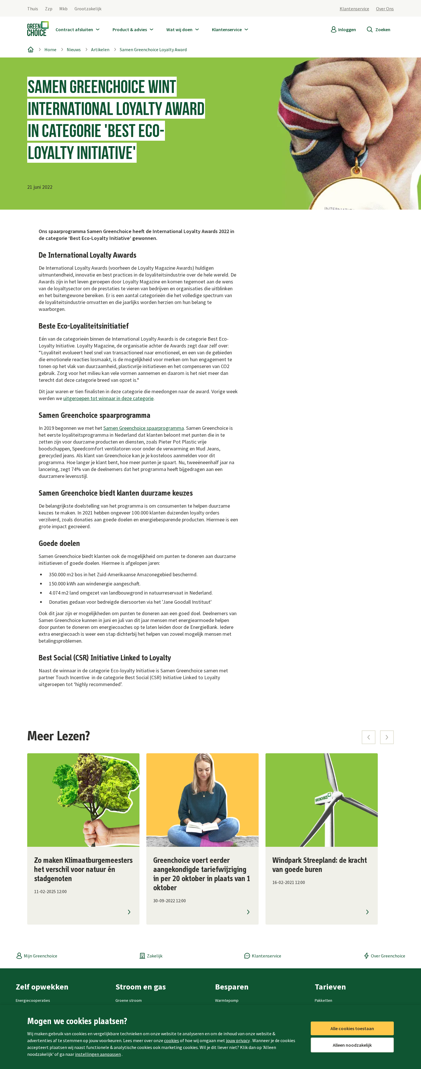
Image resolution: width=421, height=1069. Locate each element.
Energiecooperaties (33, 1000)
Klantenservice (354, 8)
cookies (171, 1040)
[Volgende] (387, 737)
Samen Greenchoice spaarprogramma (143, 428)
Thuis (32, 8)
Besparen (232, 986)
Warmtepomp (227, 1000)
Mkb (63, 8)
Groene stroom (128, 1000)
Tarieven (330, 986)
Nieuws (74, 49)
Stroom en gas (140, 986)
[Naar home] (38, 29)
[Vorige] (368, 737)
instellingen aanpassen (98, 1054)
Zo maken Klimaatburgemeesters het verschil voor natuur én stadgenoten (83, 870)
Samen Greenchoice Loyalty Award (153, 49)
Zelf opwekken (42, 986)
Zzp (48, 8)
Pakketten (323, 1000)
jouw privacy (238, 1040)
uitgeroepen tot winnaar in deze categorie (108, 398)
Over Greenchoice (388, 956)
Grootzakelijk (87, 8)
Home (50, 49)
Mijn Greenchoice (40, 956)
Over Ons (385, 8)
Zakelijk (154, 956)
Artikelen (100, 49)
